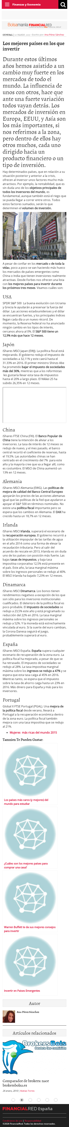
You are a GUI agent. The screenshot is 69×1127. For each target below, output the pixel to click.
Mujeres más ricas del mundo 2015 (33, 732)
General (8, 34)
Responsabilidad (33, 1120)
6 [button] (56, 1100)
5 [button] (47, 1100)
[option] (34, 1067)
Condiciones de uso (12, 1120)
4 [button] (39, 1100)
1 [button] (13, 1100)
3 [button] (30, 1100)
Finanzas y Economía (26, 4)
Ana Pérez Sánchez (54, 34)
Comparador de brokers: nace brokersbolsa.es (26, 1083)
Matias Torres (27, 1090)
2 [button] (22, 1100)
